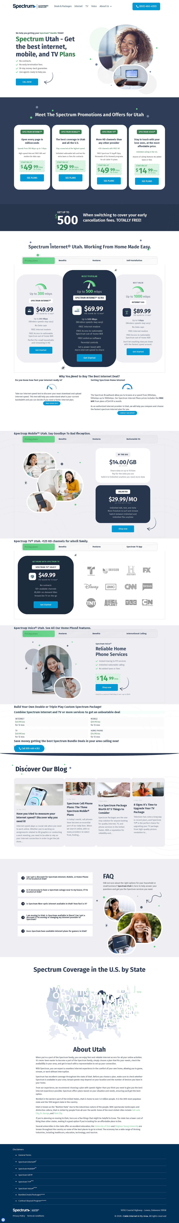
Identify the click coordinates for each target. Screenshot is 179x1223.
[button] (55, 878)
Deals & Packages (63, 6)
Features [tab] (97, 260)
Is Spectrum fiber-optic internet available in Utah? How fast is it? (56, 904)
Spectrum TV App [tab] (134, 547)
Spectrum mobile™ (70, 132)
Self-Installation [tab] (134, 260)
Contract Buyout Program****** (32, 1201)
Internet (79, 6)
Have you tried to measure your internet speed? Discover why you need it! (37, 817)
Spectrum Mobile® (27, 1168)
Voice (94, 6)
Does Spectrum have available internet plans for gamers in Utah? (56, 931)
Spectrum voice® (147, 132)
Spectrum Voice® (27, 1188)
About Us (104, 6)
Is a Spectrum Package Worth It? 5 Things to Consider (113, 809)
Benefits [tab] (62, 260)
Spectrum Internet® (32, 132)
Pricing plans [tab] (31, 260)
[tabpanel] (89, 318)
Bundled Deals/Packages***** (31, 1195)
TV (86, 6)
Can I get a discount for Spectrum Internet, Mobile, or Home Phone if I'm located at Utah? (57, 878)
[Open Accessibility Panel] (3, 1220)
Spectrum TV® (25, 1181)
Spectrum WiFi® (25, 1175)
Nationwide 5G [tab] (133, 439)
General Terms (24, 1155)
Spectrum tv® (109, 132)
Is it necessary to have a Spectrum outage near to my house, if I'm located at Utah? (57, 891)
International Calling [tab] (136, 633)
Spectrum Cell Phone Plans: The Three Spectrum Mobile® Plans (80, 809)
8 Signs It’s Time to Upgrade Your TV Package (145, 808)
